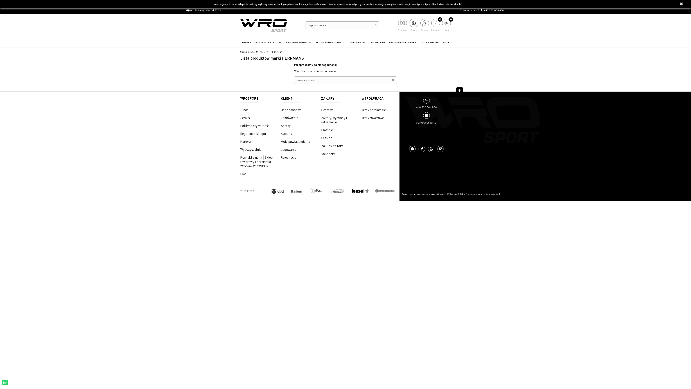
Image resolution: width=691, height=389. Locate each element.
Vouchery (328, 154)
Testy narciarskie (374, 110)
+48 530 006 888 (493, 10)
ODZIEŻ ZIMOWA (430, 42)
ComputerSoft (493, 194)
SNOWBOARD (378, 42)
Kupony (286, 134)
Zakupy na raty (332, 146)
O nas (244, 110)
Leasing (326, 138)
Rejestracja (288, 158)
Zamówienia (289, 118)
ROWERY (246, 42)
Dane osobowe (291, 110)
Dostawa (327, 110)
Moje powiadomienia (295, 142)
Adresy (286, 126)
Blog (243, 174)
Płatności (328, 130)
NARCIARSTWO (358, 42)
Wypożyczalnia (250, 150)
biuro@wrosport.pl (426, 123)
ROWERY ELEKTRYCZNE (269, 42)
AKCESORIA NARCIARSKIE (403, 42)
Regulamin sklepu (253, 134)
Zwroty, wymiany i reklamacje (334, 120)
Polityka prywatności (255, 126)
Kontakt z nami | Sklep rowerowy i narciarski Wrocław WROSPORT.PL (257, 162)
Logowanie (288, 150)
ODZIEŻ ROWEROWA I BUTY (331, 42)
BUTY (446, 42)
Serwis (245, 118)
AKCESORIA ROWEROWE (299, 42)
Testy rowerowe (373, 118)
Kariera (245, 142)
